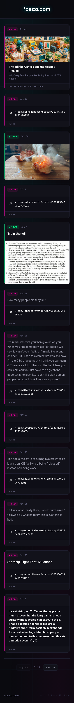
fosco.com (37, 9)
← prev (23, 667)
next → (50, 667)
